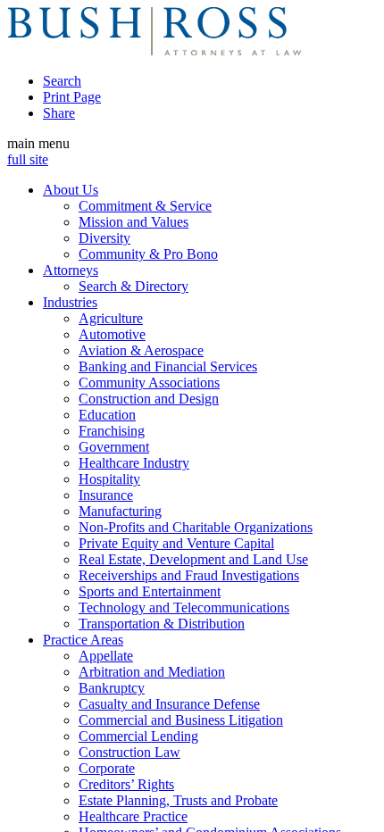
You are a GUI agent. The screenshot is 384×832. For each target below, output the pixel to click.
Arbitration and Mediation (152, 671)
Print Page (72, 96)
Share (59, 113)
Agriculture (111, 318)
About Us (70, 189)
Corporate (107, 768)
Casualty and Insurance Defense (169, 703)
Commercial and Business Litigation (181, 720)
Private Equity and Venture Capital (176, 543)
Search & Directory (133, 286)
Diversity (104, 237)
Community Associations (149, 382)
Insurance (106, 495)
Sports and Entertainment (150, 591)
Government (114, 446)
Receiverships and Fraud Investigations (189, 575)
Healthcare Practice (133, 816)
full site (27, 159)
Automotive (112, 334)
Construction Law (129, 752)
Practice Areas (83, 639)
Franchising (112, 430)
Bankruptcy (112, 687)
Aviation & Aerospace (141, 350)
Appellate (106, 655)
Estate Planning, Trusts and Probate (178, 800)
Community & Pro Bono (148, 254)
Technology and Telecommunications (184, 607)
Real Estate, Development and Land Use (193, 559)
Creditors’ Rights (126, 784)
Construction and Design (149, 398)
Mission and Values (133, 221)
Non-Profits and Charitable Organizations (196, 527)
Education (107, 414)
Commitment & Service (145, 205)
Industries (70, 302)
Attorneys (70, 270)
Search (62, 80)
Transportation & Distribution (162, 623)
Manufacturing (120, 511)
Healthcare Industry (134, 462)
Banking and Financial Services (168, 366)
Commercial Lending (138, 736)
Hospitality (109, 479)
